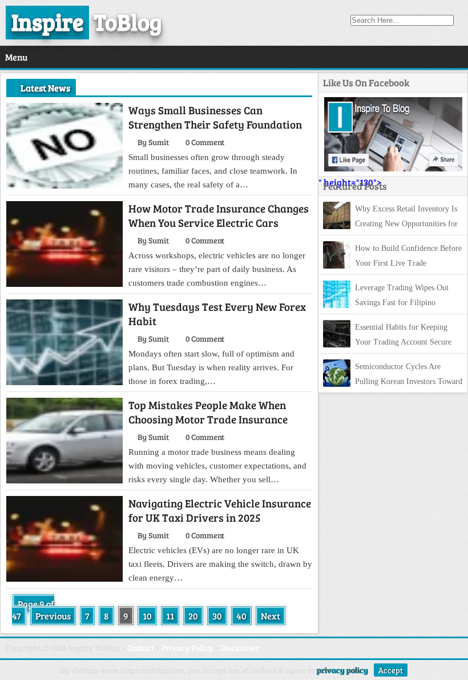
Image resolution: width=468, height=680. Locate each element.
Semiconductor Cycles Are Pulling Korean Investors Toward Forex (392, 381)
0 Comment (204, 142)
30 (217, 616)
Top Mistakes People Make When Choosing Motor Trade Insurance (208, 412)
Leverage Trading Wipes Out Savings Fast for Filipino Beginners (386, 302)
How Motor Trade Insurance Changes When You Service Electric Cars (218, 215)
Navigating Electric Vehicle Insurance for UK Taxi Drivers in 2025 (219, 510)
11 (170, 616)
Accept (390, 670)
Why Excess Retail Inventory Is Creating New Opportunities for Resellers (390, 224)
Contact (140, 647)
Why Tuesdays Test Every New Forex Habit (217, 313)
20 (193, 616)
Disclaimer (239, 647)
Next (270, 616)
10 (147, 616)
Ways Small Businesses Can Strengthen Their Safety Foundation (215, 117)
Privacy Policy (187, 647)
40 (241, 616)
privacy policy (342, 670)
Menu (16, 57)
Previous (53, 616)
